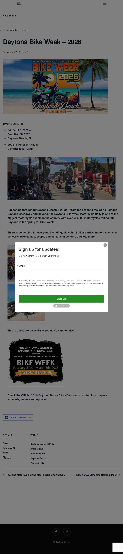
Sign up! (62, 298)
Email (22, 266)
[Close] (105, 245)
